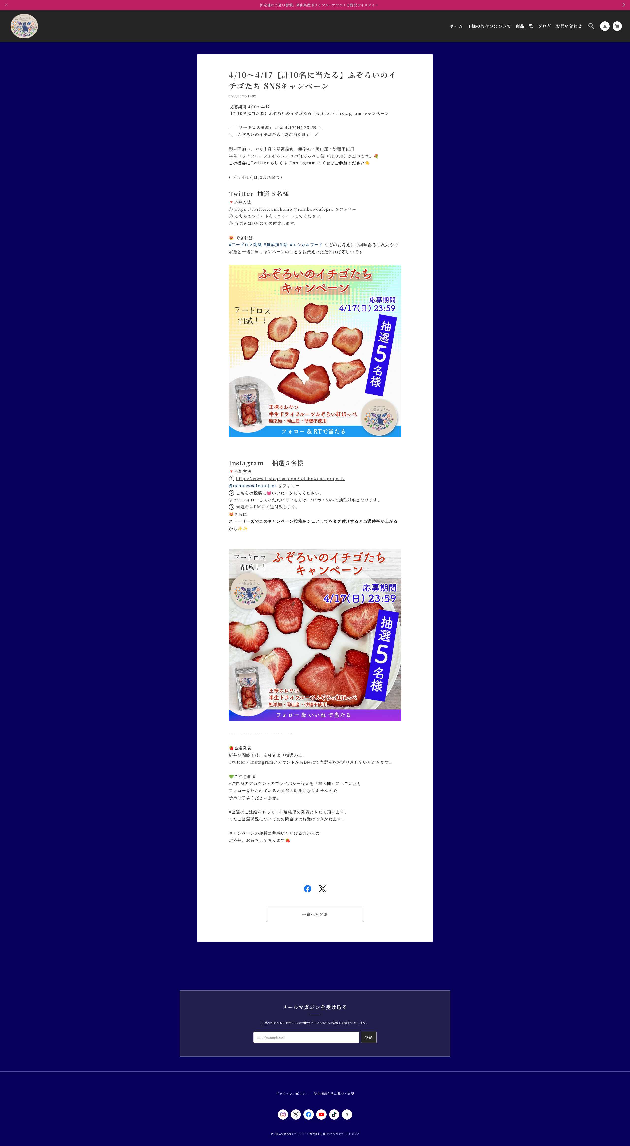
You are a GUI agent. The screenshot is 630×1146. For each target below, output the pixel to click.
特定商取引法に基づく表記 (334, 1093)
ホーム (456, 26)
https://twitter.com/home (263, 209)
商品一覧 (524, 26)
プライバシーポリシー (292, 1093)
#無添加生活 (276, 244)
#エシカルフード (306, 244)
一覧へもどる (315, 914)
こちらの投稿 (249, 492)
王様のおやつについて (489, 26)
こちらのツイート (252, 216)
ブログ (544, 26)
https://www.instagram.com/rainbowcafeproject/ (290, 478)
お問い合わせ (569, 26)
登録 (369, 1037)
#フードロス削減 (245, 244)
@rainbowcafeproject (252, 485)
